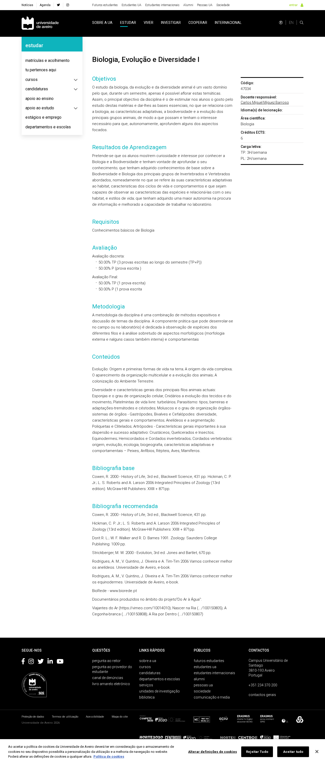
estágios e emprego (43, 117)
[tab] (52, 61)
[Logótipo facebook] (23, 662)
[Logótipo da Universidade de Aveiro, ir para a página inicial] (40, 23)
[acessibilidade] (281, 23)
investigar (171, 23)
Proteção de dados (33, 716)
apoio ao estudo (39, 108)
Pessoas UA (205, 5)
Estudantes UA (131, 5)
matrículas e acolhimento (47, 60)
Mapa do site (120, 716)
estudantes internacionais (214, 673)
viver (148, 23)
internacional (228, 23)
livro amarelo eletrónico (111, 684)
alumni (199, 679)
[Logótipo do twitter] (41, 662)
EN (291, 23)
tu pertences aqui (40, 69)
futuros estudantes (209, 661)
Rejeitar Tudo (257, 752)
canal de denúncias (107, 678)
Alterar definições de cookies (212, 752)
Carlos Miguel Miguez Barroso (265, 102)
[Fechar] (316, 751)
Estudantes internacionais (162, 5)
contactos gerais (262, 695)
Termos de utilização (65, 716)
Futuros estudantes (105, 5)
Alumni (188, 5)
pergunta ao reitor (106, 661)
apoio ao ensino (39, 98)
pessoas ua (203, 685)
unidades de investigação (159, 691)
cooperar (197, 23)
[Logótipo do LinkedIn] (50, 662)
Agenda (45, 5)
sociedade (202, 691)
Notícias (27, 5)
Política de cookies (108, 756)
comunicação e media (212, 697)
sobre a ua (102, 23)
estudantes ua (205, 667)
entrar (293, 5)
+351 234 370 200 (263, 685)
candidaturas (36, 88)
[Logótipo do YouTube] (60, 662)
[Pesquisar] (301, 23)
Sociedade (223, 5)
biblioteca (147, 697)
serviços (146, 685)
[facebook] (58, 5)
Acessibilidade (95, 716)
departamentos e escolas (48, 127)
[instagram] (67, 5)
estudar (128, 23)
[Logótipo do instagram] (31, 662)
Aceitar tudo (293, 752)
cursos (31, 79)
